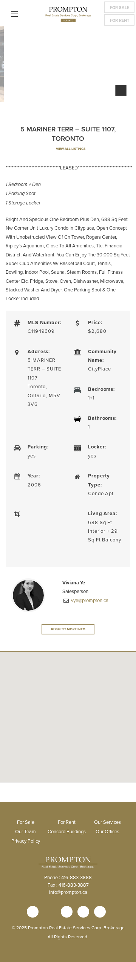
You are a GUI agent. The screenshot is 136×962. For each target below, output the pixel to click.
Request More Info (68, 629)
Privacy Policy (25, 840)
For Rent (119, 20)
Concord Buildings (67, 831)
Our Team (25, 831)
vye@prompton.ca (89, 600)
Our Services (107, 822)
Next (124, 65)
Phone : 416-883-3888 (68, 877)
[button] (68, 741)
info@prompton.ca (68, 892)
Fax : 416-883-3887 (68, 884)
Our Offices (107, 831)
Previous (11, 65)
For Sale (119, 8)
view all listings (70, 148)
